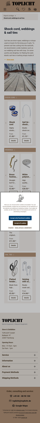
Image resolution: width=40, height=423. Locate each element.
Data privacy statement (23, 228)
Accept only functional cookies (20, 218)
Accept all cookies (20, 223)
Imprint (11, 228)
